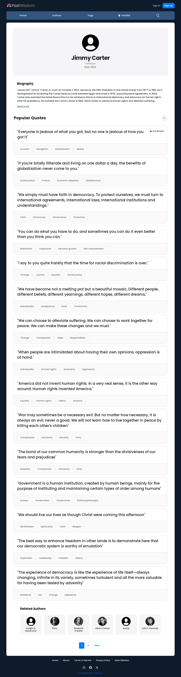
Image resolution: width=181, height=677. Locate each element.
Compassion (43, 337)
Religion (77, 526)
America (77, 400)
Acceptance (47, 306)
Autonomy (69, 369)
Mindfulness (27, 526)
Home (23, 15)
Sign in (156, 5)
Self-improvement (94, 248)
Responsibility (77, 337)
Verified (125, 15)
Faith (23, 217)
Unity (64, 306)
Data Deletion (122, 660)
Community (80, 306)
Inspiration (45, 248)
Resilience (25, 594)
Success (24, 149)
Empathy (25, 468)
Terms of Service (82, 660)
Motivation (26, 248)
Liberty (62, 400)
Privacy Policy (103, 660)
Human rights (48, 369)
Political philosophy (88, 500)
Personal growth (67, 248)
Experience (70, 594)
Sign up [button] (168, 5)
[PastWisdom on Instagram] (84, 667)
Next (97, 645)
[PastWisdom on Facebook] (91, 667)
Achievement (62, 149)
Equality (55, 274)
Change (24, 274)
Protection (79, 217)
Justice (40, 274)
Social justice (27, 180)
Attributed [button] (158, 131)
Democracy (39, 217)
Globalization (93, 180)
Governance (59, 217)
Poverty (46, 180)
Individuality (27, 306)
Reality (80, 149)
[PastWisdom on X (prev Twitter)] (97, 667)
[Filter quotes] (164, 118)
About (66, 660)
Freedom (63, 558)
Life (40, 594)
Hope (60, 337)
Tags (90, 15)
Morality (64, 437)
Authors (56, 15)
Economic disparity (68, 180)
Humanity (47, 437)
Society (24, 500)
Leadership (45, 558)
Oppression (88, 369)
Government (42, 500)
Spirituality (47, 526)
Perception (42, 149)
